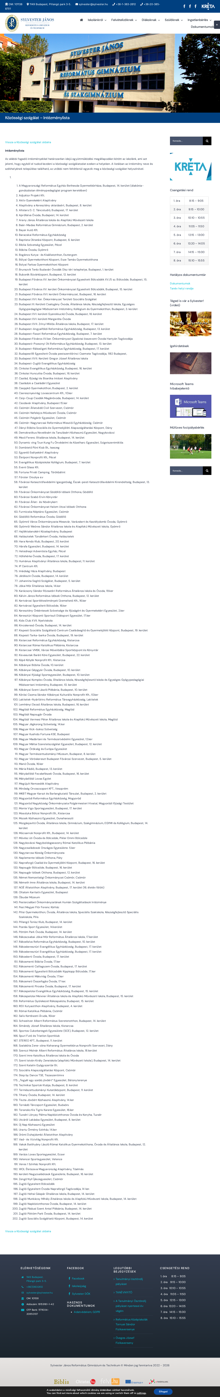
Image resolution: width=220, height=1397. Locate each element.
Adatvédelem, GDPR (87, 1312)
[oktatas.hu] (86, 1380)
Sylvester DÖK (81, 1294)
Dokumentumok (180, 283)
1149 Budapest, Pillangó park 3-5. (50, 4)
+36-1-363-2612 (125, 4)
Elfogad (163, 1391)
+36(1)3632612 (34, 1286)
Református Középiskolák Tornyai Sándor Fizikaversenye (132, 1324)
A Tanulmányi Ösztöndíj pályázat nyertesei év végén (131, 1306)
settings (141, 1393)
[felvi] (110, 1379)
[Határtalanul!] (158, 1380)
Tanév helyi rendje (182, 288)
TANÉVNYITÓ (124, 1292)
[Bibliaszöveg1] (61, 1380)
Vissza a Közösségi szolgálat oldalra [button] (28, 142)
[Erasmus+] (134, 1380)
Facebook (78, 1278)
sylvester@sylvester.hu (93, 4)
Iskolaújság (79, 1286)
